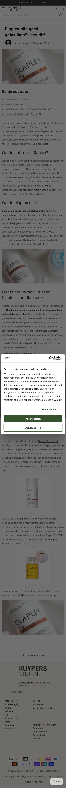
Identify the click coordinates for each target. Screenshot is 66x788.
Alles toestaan (33, 418)
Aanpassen (31, 427)
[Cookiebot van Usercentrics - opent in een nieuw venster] (49, 358)
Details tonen (49, 409)
